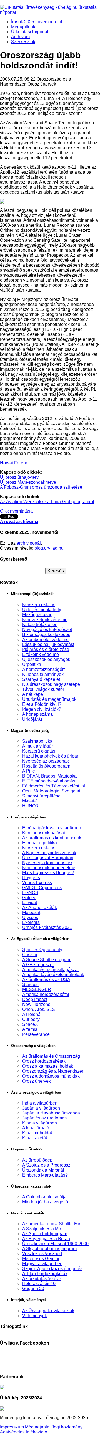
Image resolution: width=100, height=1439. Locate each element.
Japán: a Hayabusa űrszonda (51, 1113)
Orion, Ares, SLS (38, 1009)
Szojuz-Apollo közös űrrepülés (52, 1268)
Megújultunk (23, 26)
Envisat (29, 902)
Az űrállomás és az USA (46, 979)
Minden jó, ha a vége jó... (46, 1201)
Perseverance (36, 1034)
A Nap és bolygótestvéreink (49, 852)
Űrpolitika (31, 664)
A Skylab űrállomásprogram (49, 1248)
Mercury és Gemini (40, 1258)
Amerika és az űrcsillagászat (50, 969)
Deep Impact (34, 999)
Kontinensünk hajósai (43, 832)
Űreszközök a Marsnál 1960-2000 (55, 1243)
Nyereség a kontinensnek (47, 862)
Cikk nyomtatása (16, 511)
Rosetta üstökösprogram (46, 766)
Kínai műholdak (37, 1133)
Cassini (29, 954)
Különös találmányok (43, 674)
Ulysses (30, 917)
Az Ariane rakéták (39, 907)
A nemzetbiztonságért (43, 669)
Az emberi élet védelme (45, 639)
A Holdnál (32, 1014)
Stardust (30, 984)
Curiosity (31, 1019)
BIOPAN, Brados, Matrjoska (49, 776)
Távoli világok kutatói (43, 689)
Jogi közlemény (67, 1427)
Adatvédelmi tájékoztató (23, 1432)
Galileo (29, 897)
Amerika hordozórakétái (45, 994)
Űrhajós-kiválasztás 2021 (47, 927)
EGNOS (30, 892)
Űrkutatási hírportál (29, 31)
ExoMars (31, 922)
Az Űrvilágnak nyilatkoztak (48, 1310)
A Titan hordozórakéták (45, 1273)
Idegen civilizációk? (41, 709)
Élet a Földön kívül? (41, 704)
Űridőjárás (32, 719)
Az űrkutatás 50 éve (41, 1278)
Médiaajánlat (38, 1427)
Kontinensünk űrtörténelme (48, 867)
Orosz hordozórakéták (44, 1061)
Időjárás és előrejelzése (45, 649)
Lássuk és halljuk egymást (48, 644)
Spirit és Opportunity (42, 949)
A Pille (28, 771)
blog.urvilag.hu (49, 548)
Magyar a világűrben (42, 1263)
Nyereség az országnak (45, 761)
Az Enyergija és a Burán (46, 1238)
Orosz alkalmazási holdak (47, 1066)
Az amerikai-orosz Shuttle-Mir (51, 1223)
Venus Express (37, 882)
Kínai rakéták (35, 1138)
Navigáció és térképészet (47, 629)
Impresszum (12, 1427)
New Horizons (36, 1004)
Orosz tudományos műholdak (51, 1076)
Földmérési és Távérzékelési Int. (54, 786)
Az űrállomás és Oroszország (51, 1056)
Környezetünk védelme (45, 619)
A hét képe (32, 694)
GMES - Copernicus (42, 887)
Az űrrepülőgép (37, 1160)
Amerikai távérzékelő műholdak (53, 974)
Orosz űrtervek (36, 1081)
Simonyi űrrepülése (41, 796)
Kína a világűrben (39, 1123)
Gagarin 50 (33, 1288)
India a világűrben (40, 1103)
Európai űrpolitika (39, 842)
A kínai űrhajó (35, 1128)
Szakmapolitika (37, 741)
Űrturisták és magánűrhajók (49, 699)
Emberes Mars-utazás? (45, 1175)
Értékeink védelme (40, 654)
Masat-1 (30, 801)
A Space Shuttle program (46, 959)
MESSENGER (36, 989)
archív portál (29, 543)
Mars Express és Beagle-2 (48, 872)
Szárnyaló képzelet (41, 679)
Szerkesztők (23, 41)
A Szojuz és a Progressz (46, 1165)
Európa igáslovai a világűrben (51, 827)
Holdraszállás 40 (39, 1283)
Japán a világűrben (41, 1108)
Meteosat (31, 912)
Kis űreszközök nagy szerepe (51, 684)
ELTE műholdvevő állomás (48, 781)
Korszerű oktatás (38, 604)
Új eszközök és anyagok (46, 659)
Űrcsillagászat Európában (47, 857)
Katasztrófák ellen (40, 624)
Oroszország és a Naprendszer (52, 1071)
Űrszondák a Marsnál (43, 1170)
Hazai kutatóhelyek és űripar (50, 756)
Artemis (29, 1029)
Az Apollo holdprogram (44, 1233)
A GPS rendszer (38, 964)
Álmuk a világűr (37, 746)
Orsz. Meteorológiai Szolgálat (51, 791)
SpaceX (30, 1024)
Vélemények (34, 1315)
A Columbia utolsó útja (44, 1197)
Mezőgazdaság (37, 614)
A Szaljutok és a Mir (41, 1228)
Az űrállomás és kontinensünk (51, 837)
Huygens (31, 877)
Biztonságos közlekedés (46, 634)
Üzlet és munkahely (41, 609)
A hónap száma (37, 714)
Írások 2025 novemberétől (36, 21)
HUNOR (30, 806)
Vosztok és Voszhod (42, 1253)
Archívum (20, 36)
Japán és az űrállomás (44, 1118)
